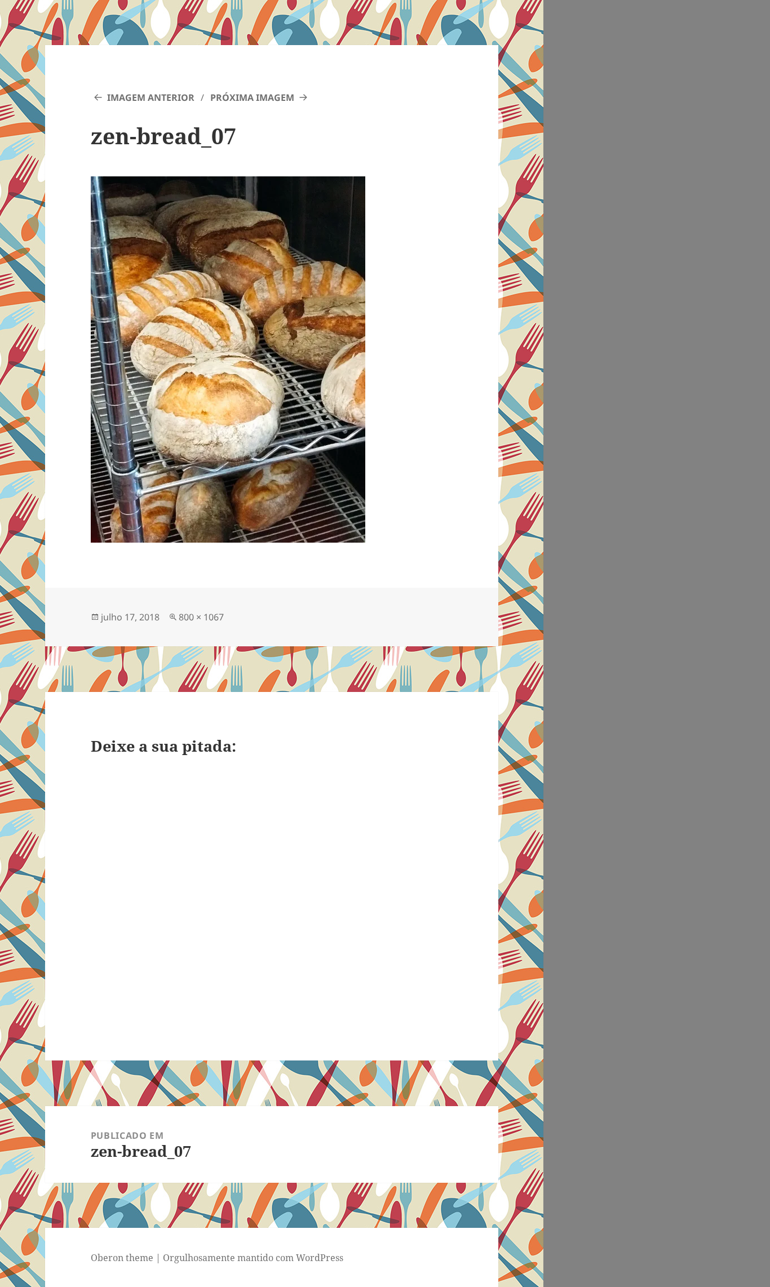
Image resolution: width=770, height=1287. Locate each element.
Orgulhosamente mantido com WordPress (253, 1258)
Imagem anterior (150, 97)
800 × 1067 (201, 617)
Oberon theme (122, 1258)
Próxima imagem (252, 97)
